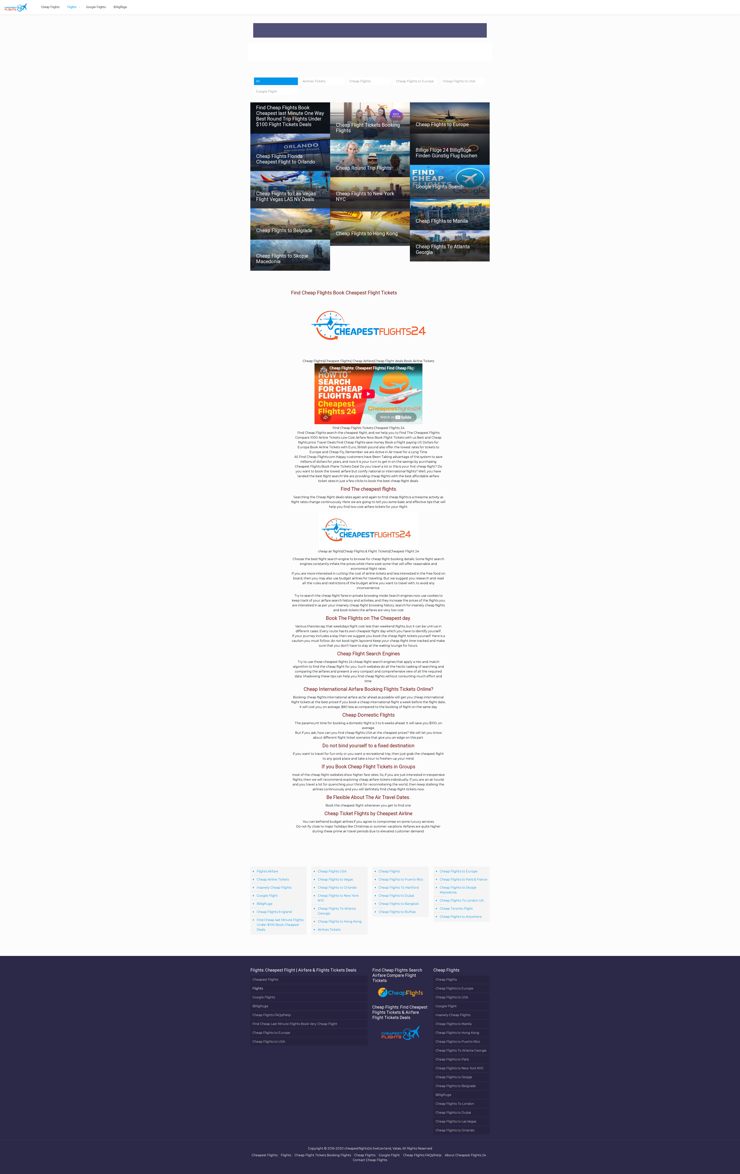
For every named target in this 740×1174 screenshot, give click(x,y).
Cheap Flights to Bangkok (399, 904)
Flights (257, 988)
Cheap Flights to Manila (442, 221)
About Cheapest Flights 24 (465, 1155)
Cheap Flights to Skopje (454, 1077)
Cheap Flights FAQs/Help (271, 1015)
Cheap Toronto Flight (456, 908)
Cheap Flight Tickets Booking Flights (368, 127)
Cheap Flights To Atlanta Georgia (443, 249)
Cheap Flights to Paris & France (463, 879)
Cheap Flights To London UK (462, 900)
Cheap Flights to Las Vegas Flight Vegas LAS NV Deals (286, 196)
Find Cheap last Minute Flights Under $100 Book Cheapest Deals (280, 924)
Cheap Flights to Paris (452, 1059)
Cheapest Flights (265, 979)
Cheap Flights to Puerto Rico (401, 879)
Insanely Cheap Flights (274, 887)
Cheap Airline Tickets (273, 879)
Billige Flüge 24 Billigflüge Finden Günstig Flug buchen (446, 152)
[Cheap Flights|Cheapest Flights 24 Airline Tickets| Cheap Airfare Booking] (15, 7)
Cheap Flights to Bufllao (397, 912)
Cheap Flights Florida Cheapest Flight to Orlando (285, 159)
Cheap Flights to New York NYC (365, 196)
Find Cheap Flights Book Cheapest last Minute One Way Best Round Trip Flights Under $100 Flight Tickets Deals (290, 116)
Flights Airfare (267, 871)
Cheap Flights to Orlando (337, 887)
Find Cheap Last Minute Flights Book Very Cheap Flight (294, 1024)
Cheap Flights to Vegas (335, 879)
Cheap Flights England (274, 912)
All (258, 81)
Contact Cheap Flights (370, 1160)
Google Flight (266, 91)
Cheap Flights (360, 81)
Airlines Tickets (314, 81)
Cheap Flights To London (455, 1104)
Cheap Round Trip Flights (363, 168)
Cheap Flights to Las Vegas (456, 1121)
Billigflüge (264, 904)
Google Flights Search (440, 187)
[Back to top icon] (721, 1166)
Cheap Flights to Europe (415, 81)
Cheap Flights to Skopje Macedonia (282, 258)
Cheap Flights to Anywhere (461, 917)
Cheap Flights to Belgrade (284, 230)
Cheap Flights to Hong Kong (367, 233)
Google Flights (263, 997)
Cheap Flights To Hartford (399, 887)
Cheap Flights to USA (459, 81)
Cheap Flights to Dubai (396, 896)
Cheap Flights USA (332, 871)
